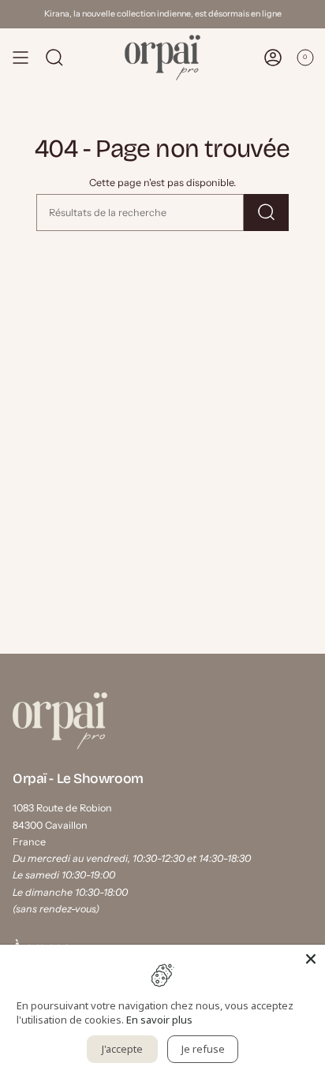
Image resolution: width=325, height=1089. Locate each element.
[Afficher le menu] (20, 57)
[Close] (311, 959)
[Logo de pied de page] (60, 720)
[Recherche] (266, 212)
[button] (54, 57)
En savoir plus (159, 1020)
